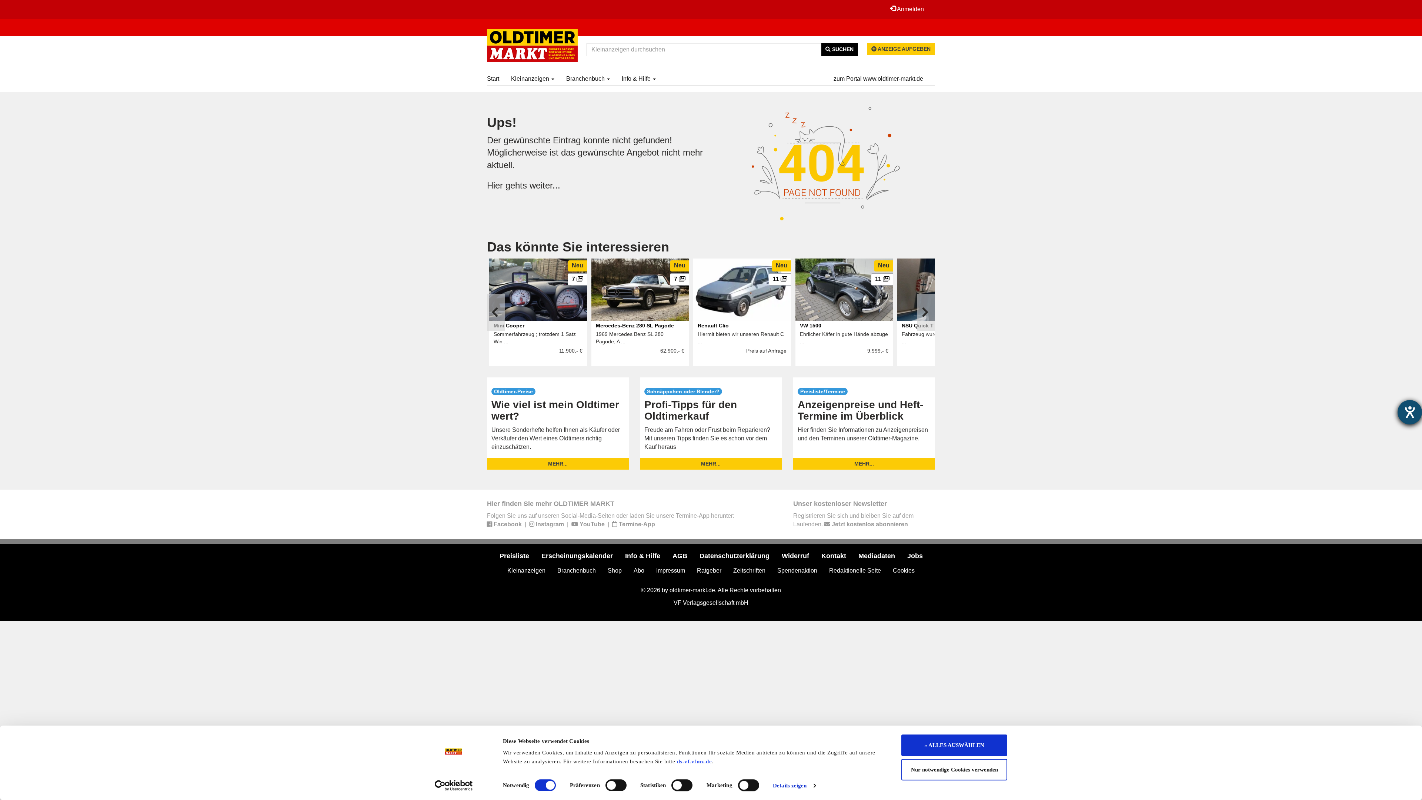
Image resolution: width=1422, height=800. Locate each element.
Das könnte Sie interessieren (578, 246)
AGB (679, 556)
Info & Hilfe (637, 79)
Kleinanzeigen (531, 79)
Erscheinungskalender (577, 556)
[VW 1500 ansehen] (844, 290)
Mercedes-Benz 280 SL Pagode (635, 326)
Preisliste (514, 556)
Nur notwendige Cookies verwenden (954, 770)
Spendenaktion (797, 570)
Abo (639, 570)
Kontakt (833, 556)
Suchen (842, 49)
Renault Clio (713, 326)
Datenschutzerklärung (735, 556)
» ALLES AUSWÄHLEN (954, 745)
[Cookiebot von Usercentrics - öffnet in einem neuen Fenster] (453, 785)
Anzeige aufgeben (904, 49)
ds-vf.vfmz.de (694, 761)
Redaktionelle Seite (855, 570)
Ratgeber (709, 570)
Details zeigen (790, 786)
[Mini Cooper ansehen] (538, 290)
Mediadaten (876, 556)
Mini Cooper (509, 326)
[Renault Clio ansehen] (742, 290)
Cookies (904, 570)
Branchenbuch (586, 79)
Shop (615, 570)
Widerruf (795, 556)
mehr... (558, 464)
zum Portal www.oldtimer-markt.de (878, 79)
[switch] (616, 785)
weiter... (545, 185)
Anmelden (910, 9)
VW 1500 (810, 326)
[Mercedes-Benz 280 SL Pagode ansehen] (640, 290)
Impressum (670, 570)
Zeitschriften (749, 570)
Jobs (915, 556)
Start (493, 79)
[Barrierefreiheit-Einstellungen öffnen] (1410, 412)
